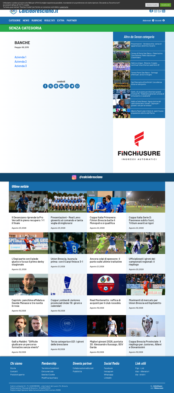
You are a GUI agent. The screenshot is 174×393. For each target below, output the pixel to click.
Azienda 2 (21, 61)
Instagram (108, 371)
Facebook (108, 368)
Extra (60, 20)
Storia (13, 368)
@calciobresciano (90, 177)
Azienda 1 (20, 57)
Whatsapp (108, 374)
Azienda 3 (21, 66)
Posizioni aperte (17, 374)
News (26, 20)
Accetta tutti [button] (165, 5)
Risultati (49, 20)
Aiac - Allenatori (142, 371)
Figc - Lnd (139, 368)
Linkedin (108, 378)
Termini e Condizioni (50, 368)
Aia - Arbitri (140, 374)
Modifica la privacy (50, 378)
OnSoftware (157, 386)
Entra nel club (48, 371)
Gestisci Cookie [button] (152, 5)
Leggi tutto (64, 7)
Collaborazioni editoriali (83, 368)
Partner (72, 20)
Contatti (14, 371)
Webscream (158, 388)
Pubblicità (77, 371)
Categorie (14, 20)
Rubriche (37, 20)
